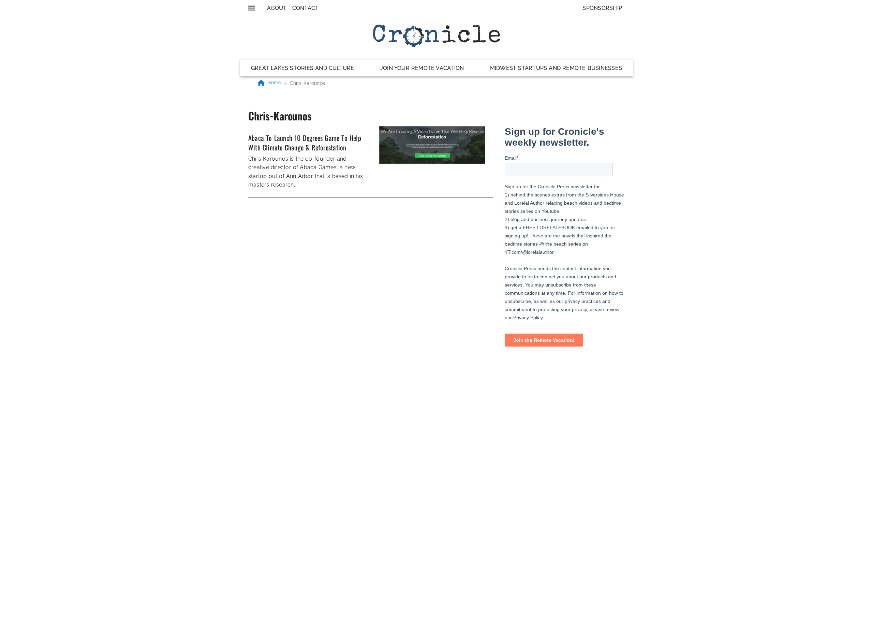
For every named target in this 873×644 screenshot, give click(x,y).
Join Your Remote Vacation (422, 68)
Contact (305, 8)
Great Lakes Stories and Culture (302, 68)
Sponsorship (602, 8)
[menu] (251, 8)
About (276, 8)
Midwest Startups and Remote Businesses (556, 68)
